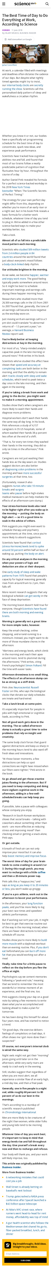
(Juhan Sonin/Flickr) (9, 65)
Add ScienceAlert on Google (20, 39)
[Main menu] (4, 4)
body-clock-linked (14, 264)
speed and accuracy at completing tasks (21, 366)
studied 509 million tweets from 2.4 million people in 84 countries (25, 253)
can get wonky (32, 595)
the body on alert (34, 553)
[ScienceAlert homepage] (25, 4)
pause (18, 493)
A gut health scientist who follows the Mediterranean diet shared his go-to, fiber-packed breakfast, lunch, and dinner (27, 1228)
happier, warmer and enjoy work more (25, 276)
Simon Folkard (33, 665)
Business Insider (11, 1167)
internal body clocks (18, 85)
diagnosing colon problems (20, 469)
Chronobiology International (20, 1112)
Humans (6, 30)
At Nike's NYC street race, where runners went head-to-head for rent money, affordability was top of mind (27, 1213)
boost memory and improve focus (27, 856)
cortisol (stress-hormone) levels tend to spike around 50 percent (23, 546)
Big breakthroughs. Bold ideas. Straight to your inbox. (30, 1245)
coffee (41, 872)
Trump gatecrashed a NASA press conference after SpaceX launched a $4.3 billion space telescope (26, 1200)
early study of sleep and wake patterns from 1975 (21, 573)
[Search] (47, 4)
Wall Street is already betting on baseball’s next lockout (24, 1188)
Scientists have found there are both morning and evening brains (24, 612)
